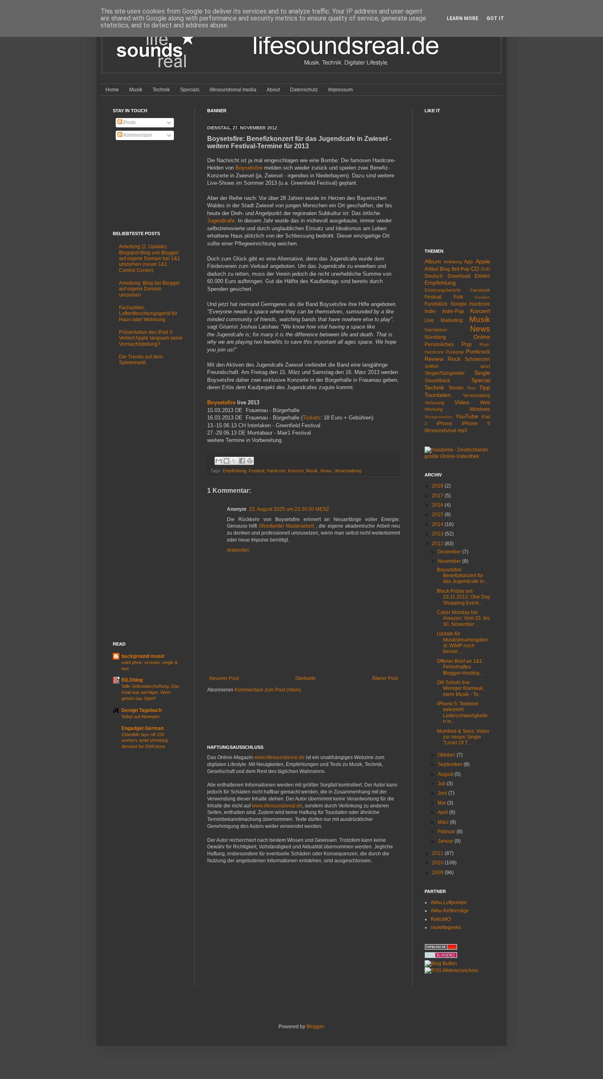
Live (429, 320)
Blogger (315, 1026)
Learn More (462, 18)
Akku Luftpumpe (449, 902)
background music (143, 656)
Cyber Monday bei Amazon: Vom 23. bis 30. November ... (463, 618)
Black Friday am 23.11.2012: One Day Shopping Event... (463, 597)
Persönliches (439, 344)
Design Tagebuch (141, 710)
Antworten (238, 550)
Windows (480, 409)
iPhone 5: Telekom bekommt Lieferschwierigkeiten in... (462, 712)
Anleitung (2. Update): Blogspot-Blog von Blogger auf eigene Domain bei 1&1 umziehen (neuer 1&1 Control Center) (149, 258)
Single (482, 372)
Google (458, 304)
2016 (438, 505)
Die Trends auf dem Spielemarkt (141, 359)
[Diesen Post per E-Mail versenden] (219, 461)
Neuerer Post (224, 678)
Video (462, 402)
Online (481, 336)
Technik (161, 90)
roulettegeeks (446, 927)
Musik (135, 90)
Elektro (482, 276)
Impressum (340, 90)
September (451, 764)
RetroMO (441, 919)
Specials (189, 90)
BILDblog (132, 680)
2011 (438, 853)
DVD (485, 269)
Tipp (484, 387)
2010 (438, 863)
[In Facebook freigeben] (242, 461)
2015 (438, 514)
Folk (458, 297)
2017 (438, 496)
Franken (482, 297)
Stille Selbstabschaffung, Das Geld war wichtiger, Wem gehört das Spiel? (150, 692)
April (443, 812)
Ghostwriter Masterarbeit (287, 526)
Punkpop (455, 351)
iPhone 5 (476, 423)
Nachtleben (436, 329)
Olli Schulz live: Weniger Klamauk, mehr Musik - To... (460, 688)
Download (459, 276)
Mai (442, 803)
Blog (445, 269)
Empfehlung (234, 470)
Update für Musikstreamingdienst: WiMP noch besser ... (462, 642)
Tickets (311, 418)
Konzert (296, 470)
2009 (438, 872)
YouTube (466, 416)
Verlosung (434, 402)
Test (471, 387)
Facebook (480, 290)
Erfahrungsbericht (442, 290)
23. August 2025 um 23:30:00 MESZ (289, 509)
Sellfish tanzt (457, 366)
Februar (447, 831)
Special (480, 380)
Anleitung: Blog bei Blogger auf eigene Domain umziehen (149, 289)
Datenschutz (304, 90)
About (273, 90)
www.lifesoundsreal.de (279, 757)
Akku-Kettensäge (450, 911)
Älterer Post (385, 678)
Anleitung (453, 261)
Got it (495, 18)
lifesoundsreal (440, 430)
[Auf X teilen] (234, 461)
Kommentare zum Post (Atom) (268, 690)
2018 (438, 486)
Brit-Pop (461, 269)
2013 (438, 534)
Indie (430, 311)
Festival (256, 470)
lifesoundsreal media (233, 90)
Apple (482, 261)
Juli (442, 784)
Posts (129, 122)
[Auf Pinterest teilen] (250, 461)
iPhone (444, 423)
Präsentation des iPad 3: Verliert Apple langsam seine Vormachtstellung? (151, 338)
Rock (454, 359)
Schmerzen (477, 359)
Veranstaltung (347, 470)
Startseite (305, 678)
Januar (446, 841)
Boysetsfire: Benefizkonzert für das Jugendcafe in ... (463, 576)
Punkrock (478, 351)
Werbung (434, 409)
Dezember (450, 552)
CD (475, 268)
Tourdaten (438, 395)
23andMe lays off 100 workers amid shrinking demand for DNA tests (144, 740)
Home (112, 90)
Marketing (452, 320)
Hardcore (276, 470)
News (326, 470)
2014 (438, 524)
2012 (438, 543)
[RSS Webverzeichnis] (451, 970)
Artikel (432, 269)
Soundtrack (437, 380)
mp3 (462, 430)
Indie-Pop (453, 311)
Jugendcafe (221, 221)
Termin (456, 388)
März (444, 822)
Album (433, 261)
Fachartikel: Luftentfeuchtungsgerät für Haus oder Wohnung (148, 313)
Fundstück (436, 304)
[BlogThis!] (226, 461)
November (450, 561)
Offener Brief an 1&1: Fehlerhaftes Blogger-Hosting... (460, 667)
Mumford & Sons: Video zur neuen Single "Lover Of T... (463, 737)
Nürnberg (435, 337)
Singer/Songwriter (445, 373)
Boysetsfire (249, 168)
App (468, 262)
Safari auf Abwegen (140, 716)
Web (485, 403)
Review (434, 359)
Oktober (447, 755)
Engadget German (142, 728)
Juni (443, 793)
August (446, 774)
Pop (466, 344)
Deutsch (434, 276)
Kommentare (137, 135)
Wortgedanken (438, 417)
